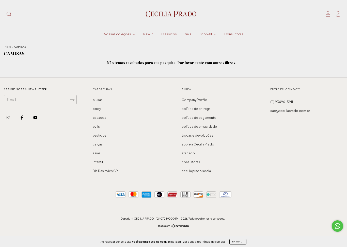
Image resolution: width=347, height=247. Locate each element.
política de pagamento (199, 118)
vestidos (99, 135)
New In (148, 34)
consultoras (191, 162)
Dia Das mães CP (105, 171)
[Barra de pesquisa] (8, 15)
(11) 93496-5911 (281, 102)
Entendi (238, 241)
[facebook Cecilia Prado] (22, 117)
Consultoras (233, 34)
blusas (98, 100)
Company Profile (194, 100)
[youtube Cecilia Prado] (35, 117)
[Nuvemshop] (174, 226)
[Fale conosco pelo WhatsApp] (337, 226)
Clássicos (169, 34)
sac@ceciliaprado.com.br (290, 111)
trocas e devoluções (197, 135)
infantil (98, 162)
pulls (96, 126)
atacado (188, 153)
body (97, 109)
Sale (188, 34)
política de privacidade (199, 126)
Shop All (206, 34)
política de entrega (196, 109)
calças (98, 144)
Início (7, 46)
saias (97, 153)
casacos (99, 118)
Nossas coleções (118, 34)
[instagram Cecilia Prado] (8, 117)
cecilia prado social (197, 171)
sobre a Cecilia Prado (198, 144)
